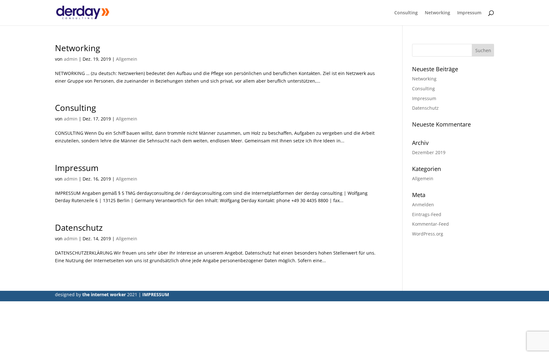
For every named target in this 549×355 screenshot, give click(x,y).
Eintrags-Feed (426, 214)
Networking (437, 13)
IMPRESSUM (155, 294)
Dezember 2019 (428, 152)
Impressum (469, 13)
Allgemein (126, 59)
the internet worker (104, 294)
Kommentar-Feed (430, 224)
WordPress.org (427, 234)
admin (71, 59)
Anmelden (423, 204)
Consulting (406, 13)
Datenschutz (79, 227)
